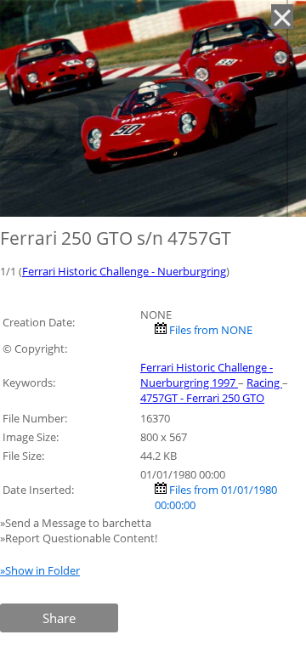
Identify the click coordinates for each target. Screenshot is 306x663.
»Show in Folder (40, 570)
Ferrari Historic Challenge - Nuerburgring (124, 271)
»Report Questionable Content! (78, 538)
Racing (264, 382)
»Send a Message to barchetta (77, 522)
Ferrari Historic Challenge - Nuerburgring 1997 (206, 375)
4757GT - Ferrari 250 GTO (202, 397)
